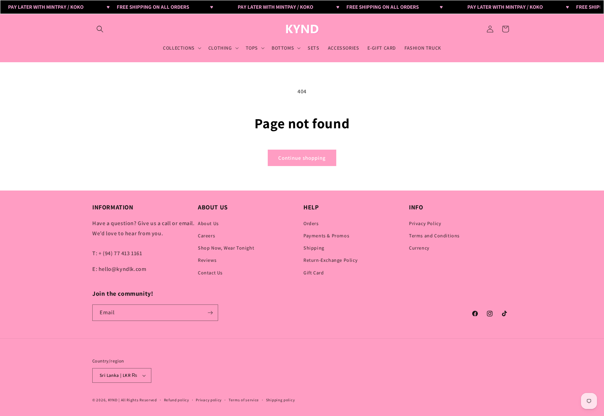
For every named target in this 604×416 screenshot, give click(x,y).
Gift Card (313, 273)
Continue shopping (302, 158)
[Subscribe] (210, 312)
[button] (100, 29)
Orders (311, 223)
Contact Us (210, 273)
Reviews (207, 260)
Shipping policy (280, 399)
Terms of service (244, 399)
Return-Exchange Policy (330, 260)
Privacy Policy (425, 223)
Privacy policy (209, 399)
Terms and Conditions (434, 235)
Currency (419, 248)
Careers (206, 235)
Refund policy (176, 399)
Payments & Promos (326, 235)
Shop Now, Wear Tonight (226, 248)
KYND (113, 399)
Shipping (313, 248)
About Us (208, 223)
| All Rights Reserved (137, 399)
